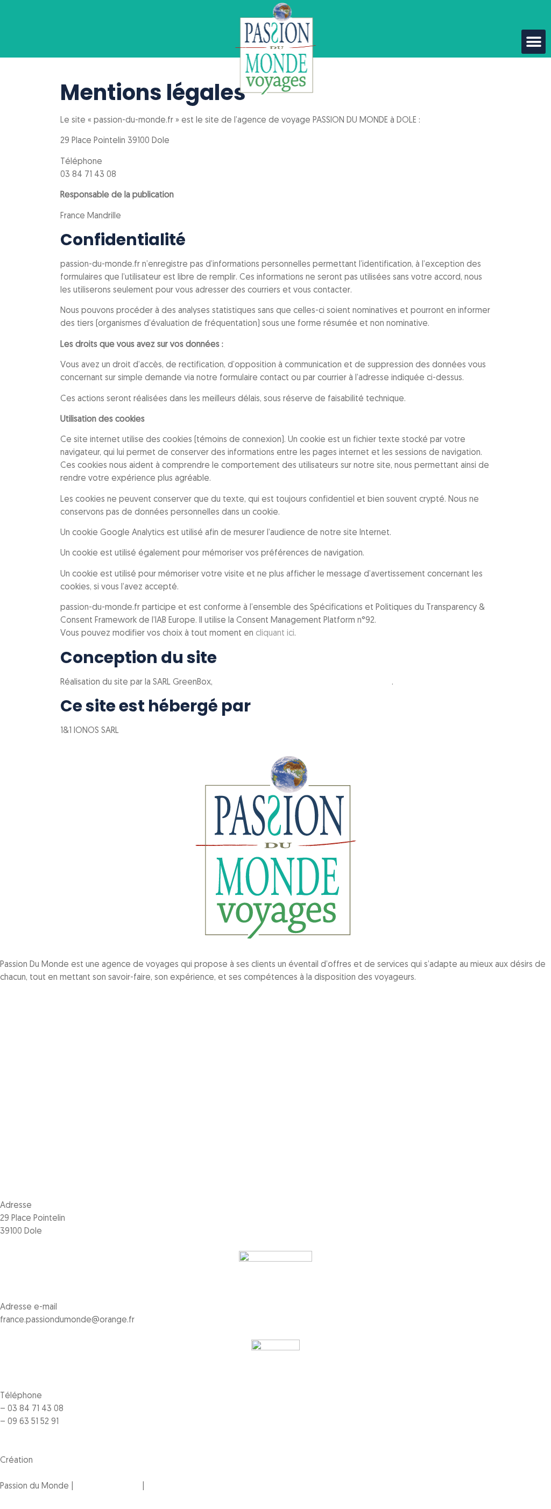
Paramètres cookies (183, 1486)
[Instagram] (42, 997)
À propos (18, 1047)
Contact (15, 1099)
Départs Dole (25, 1060)
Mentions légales (107, 1486)
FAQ (8, 1086)
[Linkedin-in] (71, 997)
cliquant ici (275, 633)
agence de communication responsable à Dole (303, 682)
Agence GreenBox (70, 1460)
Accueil (13, 1034)
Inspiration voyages (36, 1073)
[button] (533, 42)
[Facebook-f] (13, 997)
